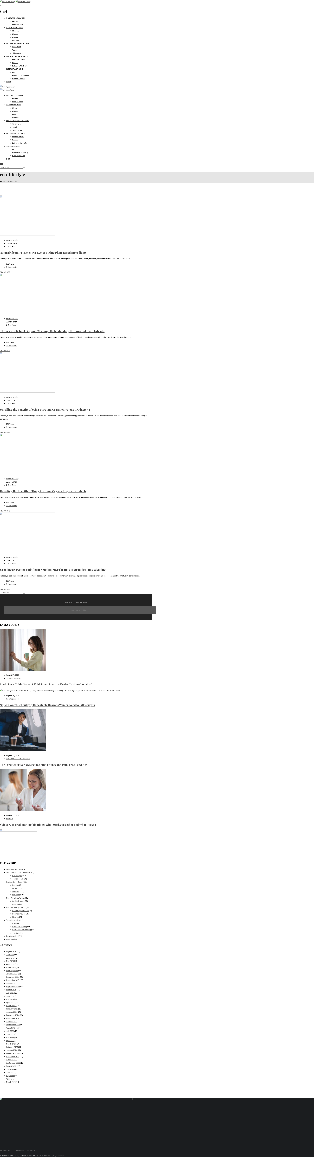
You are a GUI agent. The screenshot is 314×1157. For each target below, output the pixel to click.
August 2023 (11, 1066)
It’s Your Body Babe (14, 882)
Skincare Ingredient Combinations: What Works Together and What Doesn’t (48, 824)
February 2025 (12, 1009)
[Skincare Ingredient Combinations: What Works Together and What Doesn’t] (23, 810)
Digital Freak (58, 1155)
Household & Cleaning (20, 75)
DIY (13, 72)
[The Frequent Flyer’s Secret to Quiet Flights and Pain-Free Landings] (23, 750)
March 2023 (11, 1082)
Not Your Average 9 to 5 (16, 907)
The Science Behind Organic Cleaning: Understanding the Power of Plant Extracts (52, 331)
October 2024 (11, 1021)
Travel (14, 50)
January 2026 (11, 974)
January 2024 (11, 1050)
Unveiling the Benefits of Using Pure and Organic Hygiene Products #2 (45, 409)
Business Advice (18, 59)
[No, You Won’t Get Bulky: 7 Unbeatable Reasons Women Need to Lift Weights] (60, 690)
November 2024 (12, 1018)
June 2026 (10, 958)
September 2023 (13, 1063)
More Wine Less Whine (15, 18)
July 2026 (10, 954)
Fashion (15, 37)
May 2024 (10, 1037)
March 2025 (11, 1005)
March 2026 (11, 967)
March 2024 (11, 1044)
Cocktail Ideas (17, 24)
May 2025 (10, 999)
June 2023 (10, 1072)
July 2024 (10, 1031)
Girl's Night (17, 875)
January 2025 (11, 1012)
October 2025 (11, 983)
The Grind (16, 933)
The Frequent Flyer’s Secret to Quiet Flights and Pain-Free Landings (43, 765)
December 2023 (12, 1053)
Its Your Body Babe (14, 27)
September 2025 (13, 986)
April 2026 (10, 964)
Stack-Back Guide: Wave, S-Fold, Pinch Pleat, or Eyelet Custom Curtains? (46, 684)
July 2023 (10, 1069)
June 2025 (10, 996)
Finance (15, 63)
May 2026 (10, 961)
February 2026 (12, 970)
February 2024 (12, 1047)
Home (2, 181)
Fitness (15, 34)
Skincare (15, 31)
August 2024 (11, 1028)
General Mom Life (13, 869)
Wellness (15, 40)
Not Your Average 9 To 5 (17, 56)
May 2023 (10, 1075)
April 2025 (10, 1002)
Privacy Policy (6, 1150)
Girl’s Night (16, 47)
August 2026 (11, 951)
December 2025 (12, 977)
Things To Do (17, 53)
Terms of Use (31, 1150)
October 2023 (11, 1059)
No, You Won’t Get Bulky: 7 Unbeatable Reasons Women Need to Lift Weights (47, 705)
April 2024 (10, 1040)
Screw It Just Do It (14, 69)
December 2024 (12, 1015)
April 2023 (10, 1079)
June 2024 (10, 1034)
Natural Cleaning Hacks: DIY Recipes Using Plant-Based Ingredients (43, 252)
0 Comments (11, 267)
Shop (8, 82)
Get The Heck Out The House (19, 43)
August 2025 (11, 989)
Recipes (15, 21)
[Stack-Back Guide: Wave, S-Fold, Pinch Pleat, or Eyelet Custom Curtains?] (23, 670)
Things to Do (17, 879)
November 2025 (12, 980)
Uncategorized (12, 699)
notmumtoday (12, 240)
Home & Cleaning (18, 78)
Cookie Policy (18, 1150)
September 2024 (13, 1024)
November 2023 (12, 1056)
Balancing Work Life (19, 66)
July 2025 (10, 993)
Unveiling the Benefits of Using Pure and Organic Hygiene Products (43, 491)
